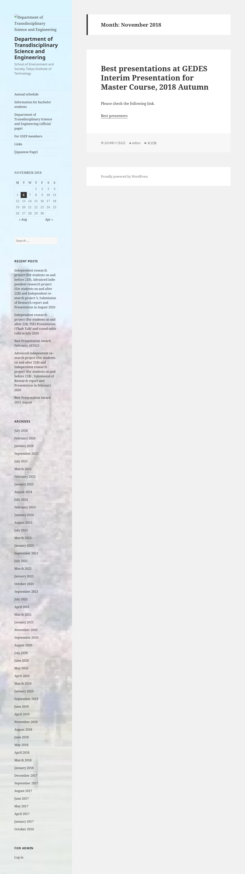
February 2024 (25, 507)
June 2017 (21, 798)
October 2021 (24, 584)
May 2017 (21, 806)
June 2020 (21, 660)
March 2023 (23, 538)
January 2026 (24, 446)
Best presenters (114, 115)
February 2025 (25, 476)
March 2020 (23, 683)
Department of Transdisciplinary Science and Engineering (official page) (33, 121)
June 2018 (21, 737)
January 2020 (24, 691)
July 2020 (21, 653)
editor (136, 143)
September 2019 (26, 699)
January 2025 (24, 484)
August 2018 (23, 729)
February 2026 (25, 438)
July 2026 (21, 430)
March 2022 (23, 568)
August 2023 (23, 522)
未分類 (152, 143)
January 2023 (24, 545)
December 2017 (25, 775)
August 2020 (23, 645)
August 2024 (23, 492)
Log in (18, 857)
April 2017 (21, 814)
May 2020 (21, 668)
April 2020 (21, 676)
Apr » (49, 219)
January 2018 (24, 768)
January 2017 (24, 821)
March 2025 (23, 469)
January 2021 (24, 622)
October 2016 (24, 829)
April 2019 (21, 714)
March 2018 (23, 760)
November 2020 (26, 630)
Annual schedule (26, 94)
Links (18, 144)
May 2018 (21, 745)
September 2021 (26, 591)
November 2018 (26, 722)
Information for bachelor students (32, 104)
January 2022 (24, 576)
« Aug (23, 219)
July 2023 (21, 530)
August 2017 (23, 791)
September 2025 (26, 453)
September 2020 (26, 637)
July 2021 (21, 599)
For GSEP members (28, 136)
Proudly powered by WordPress (124, 176)
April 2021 (21, 607)
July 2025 (21, 461)
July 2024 (21, 499)
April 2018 (21, 752)
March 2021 (23, 614)
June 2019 (21, 706)
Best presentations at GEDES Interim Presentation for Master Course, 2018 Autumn (155, 77)
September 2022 (26, 553)
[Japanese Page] (26, 152)
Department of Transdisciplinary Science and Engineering (36, 48)
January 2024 (24, 515)
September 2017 (26, 783)
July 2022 (21, 561)
